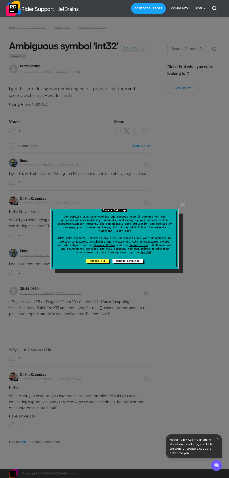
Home (13, 8)
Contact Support (148, 8)
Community (180, 8)
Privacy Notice (104, 245)
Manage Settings (128, 261)
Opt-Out (145, 252)
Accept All (97, 261)
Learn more (123, 231)
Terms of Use (138, 245)
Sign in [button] (200, 8)
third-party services (82, 249)
